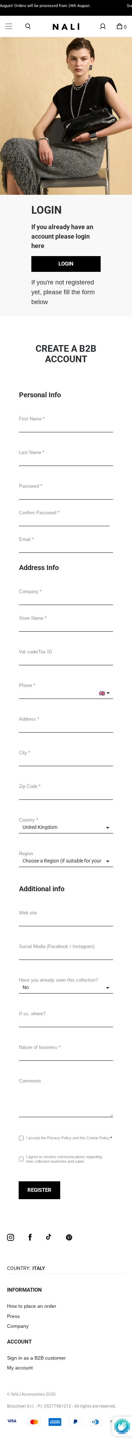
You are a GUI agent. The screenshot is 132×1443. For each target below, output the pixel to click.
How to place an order (31, 1306)
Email (25, 539)
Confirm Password (37, 512)
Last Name (30, 452)
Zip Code (28, 786)
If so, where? (32, 1013)
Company (28, 591)
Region (26, 853)
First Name (30, 419)
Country (27, 820)
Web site (28, 913)
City (23, 752)
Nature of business (38, 1047)
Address (27, 719)
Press (13, 1316)
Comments (30, 1081)
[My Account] (103, 26)
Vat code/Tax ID (35, 652)
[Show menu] (9, 26)
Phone (25, 685)
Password (29, 486)
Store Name (31, 618)
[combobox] (66, 726)
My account (20, 1367)
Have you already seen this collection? (58, 980)
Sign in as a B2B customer (36, 1358)
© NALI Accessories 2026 (31, 1394)
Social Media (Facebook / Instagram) (56, 946)
